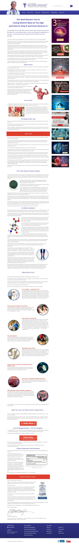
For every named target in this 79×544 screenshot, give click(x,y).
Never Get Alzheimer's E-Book (30, 533)
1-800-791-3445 (11, 527)
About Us (48, 527)
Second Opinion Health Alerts (30, 529)
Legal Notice (49, 533)
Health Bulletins (54, 12)
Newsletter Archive (45, 12)
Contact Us (49, 529)
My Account (61, 12)
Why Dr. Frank (30, 12)
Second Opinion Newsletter (29, 527)
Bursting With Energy (28, 535)
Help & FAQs (49, 531)
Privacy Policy (61, 529)
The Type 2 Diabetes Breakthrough (31, 531)
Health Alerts (37, 12)
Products (24, 12)
